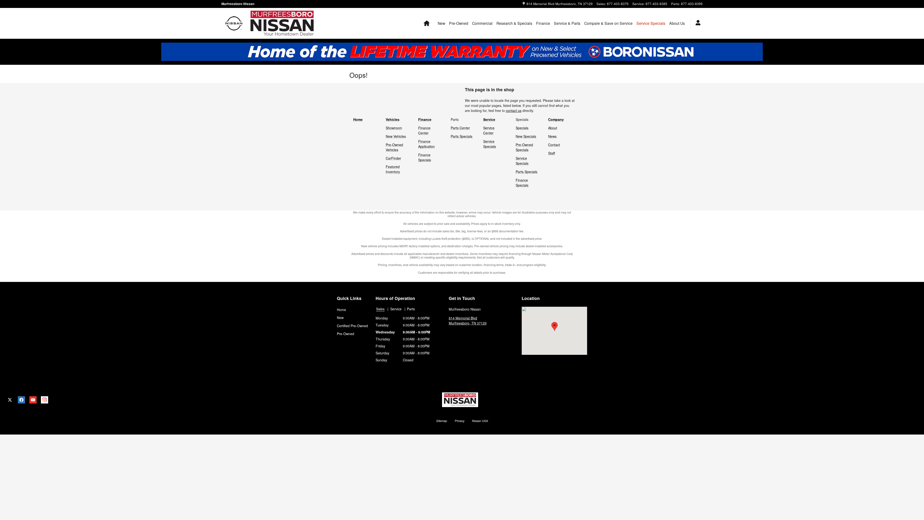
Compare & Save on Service (608, 23)
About (552, 127)
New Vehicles (396, 136)
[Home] (234, 23)
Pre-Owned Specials (524, 147)
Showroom (394, 127)
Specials (522, 127)
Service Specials (489, 144)
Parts (411, 309)
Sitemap (441, 421)
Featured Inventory (393, 169)
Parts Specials (461, 136)
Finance (543, 23)
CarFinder (393, 158)
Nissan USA (480, 421)
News (552, 136)
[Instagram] (44, 399)
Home (358, 119)
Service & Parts (567, 23)
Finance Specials (424, 157)
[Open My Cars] (697, 23)
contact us (513, 110)
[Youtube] (33, 399)
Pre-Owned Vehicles (394, 147)
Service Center (488, 130)
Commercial (482, 23)
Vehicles (392, 119)
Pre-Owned (458, 23)
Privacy (459, 421)
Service (489, 119)
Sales (380, 309)
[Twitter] (9, 399)
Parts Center (460, 127)
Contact (554, 144)
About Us (677, 23)
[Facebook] (21, 399)
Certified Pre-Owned (352, 325)
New (441, 23)
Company (556, 119)
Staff (551, 153)
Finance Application (426, 144)
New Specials (526, 136)
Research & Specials (514, 23)
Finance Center (424, 130)
